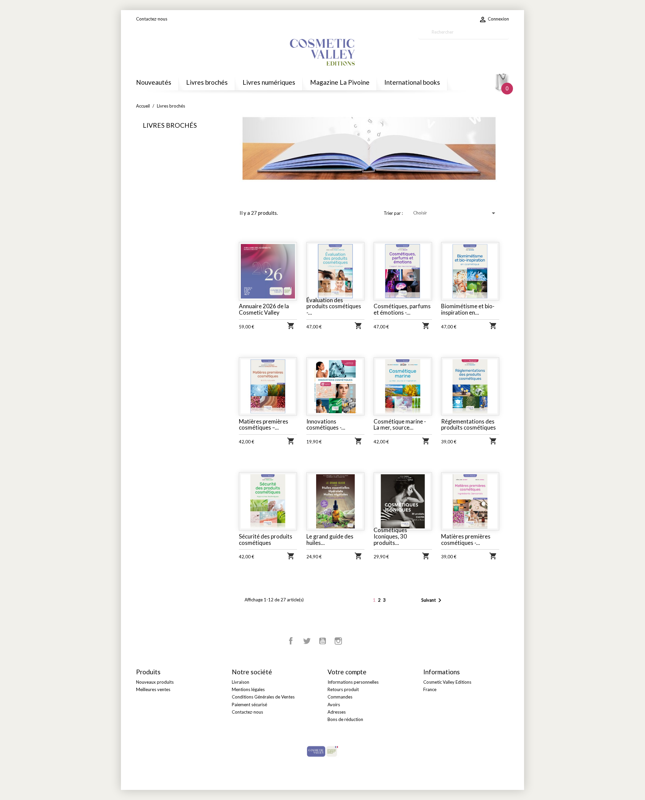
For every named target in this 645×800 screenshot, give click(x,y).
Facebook (291, 641)
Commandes (340, 696)
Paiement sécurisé (249, 704)
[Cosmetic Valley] (322, 751)
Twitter (306, 641)
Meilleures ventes (153, 689)
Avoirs (334, 704)
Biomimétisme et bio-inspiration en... (467, 309)
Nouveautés (153, 82)
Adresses (337, 712)
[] (506, 36)
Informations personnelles (353, 682)
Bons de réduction (345, 719)
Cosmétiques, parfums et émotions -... (402, 309)
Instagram (338, 641)
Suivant (432, 600)
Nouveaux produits (155, 682)
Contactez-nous (151, 19)
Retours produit (343, 689)
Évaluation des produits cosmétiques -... (333, 306)
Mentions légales (248, 689)
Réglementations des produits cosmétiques (468, 424)
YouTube (322, 641)
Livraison (240, 682)
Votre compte (347, 672)
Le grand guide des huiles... (329, 539)
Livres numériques (269, 82)
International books (412, 82)
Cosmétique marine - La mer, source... (400, 424)
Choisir (455, 213)
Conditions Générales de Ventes (263, 696)
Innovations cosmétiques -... (325, 424)
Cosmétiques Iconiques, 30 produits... (390, 536)
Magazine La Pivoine (340, 82)
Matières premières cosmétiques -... (465, 539)
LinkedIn (354, 641)
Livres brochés (207, 82)
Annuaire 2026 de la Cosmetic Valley (264, 309)
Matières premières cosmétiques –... (263, 424)
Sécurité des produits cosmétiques (265, 539)
